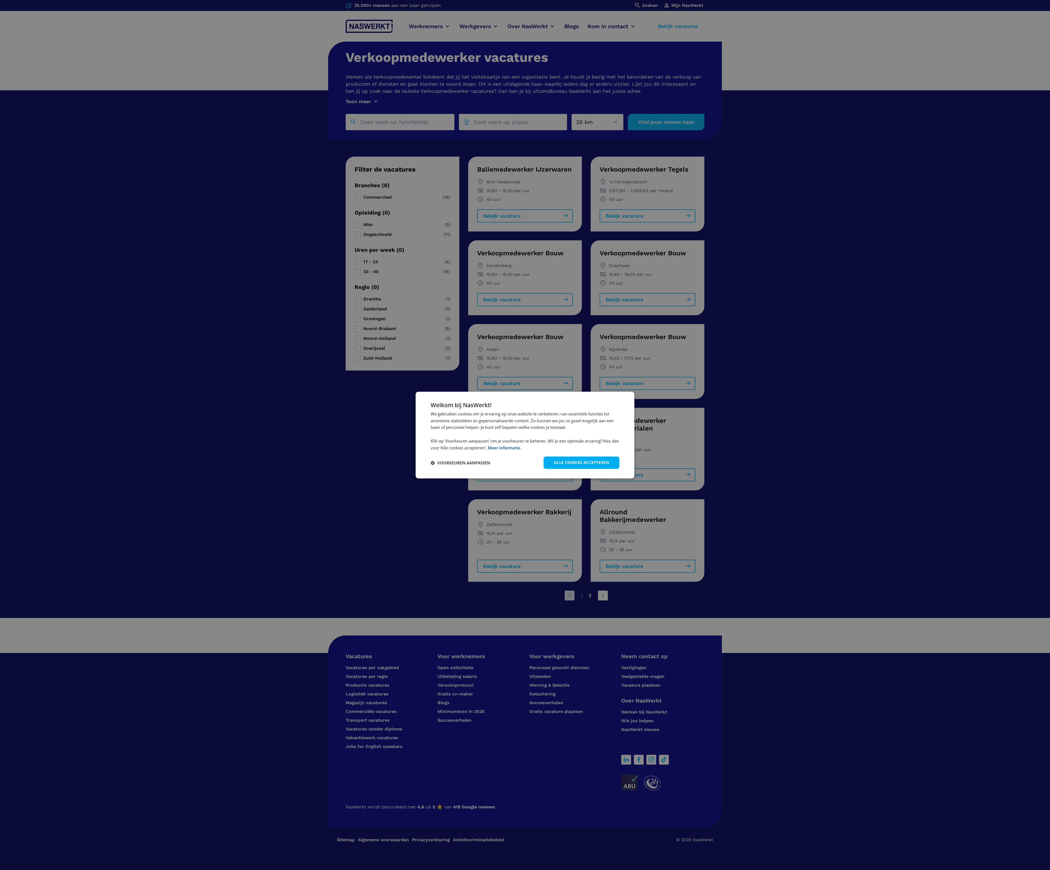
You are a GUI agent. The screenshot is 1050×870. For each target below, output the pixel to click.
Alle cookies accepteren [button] (581, 462)
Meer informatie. (504, 447)
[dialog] (525, 435)
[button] (460, 463)
